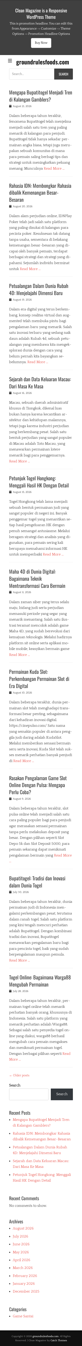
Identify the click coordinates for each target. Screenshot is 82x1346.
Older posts (19, 1075)
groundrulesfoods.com (42, 61)
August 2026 (23, 1228)
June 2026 (21, 1244)
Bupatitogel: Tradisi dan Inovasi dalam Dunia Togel (37, 881)
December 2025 (26, 1291)
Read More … (54, 168)
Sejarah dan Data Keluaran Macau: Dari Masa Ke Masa (40, 382)
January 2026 (24, 1284)
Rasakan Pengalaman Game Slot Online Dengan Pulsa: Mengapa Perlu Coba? (38, 785)
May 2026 (21, 1252)
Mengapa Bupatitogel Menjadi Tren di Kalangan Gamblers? (40, 95)
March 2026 (23, 1268)
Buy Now (41, 43)
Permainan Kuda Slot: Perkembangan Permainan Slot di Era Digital (39, 678)
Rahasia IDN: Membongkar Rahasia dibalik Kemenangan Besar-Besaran (40, 192)
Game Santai (23, 1316)
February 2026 (25, 1276)
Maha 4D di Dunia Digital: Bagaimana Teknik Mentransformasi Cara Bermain (37, 578)
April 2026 (21, 1260)
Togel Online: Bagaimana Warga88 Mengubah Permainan (40, 980)
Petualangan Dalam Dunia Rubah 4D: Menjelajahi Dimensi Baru (38, 289)
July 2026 (20, 1236)
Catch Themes (59, 1340)
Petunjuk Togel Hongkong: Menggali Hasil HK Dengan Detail (39, 481)
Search (14, 1085)
